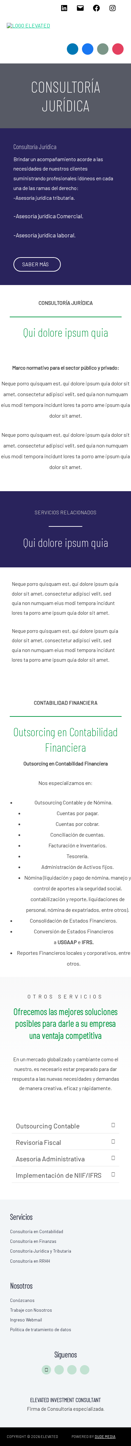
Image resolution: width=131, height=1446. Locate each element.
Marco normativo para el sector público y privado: (65, 367)
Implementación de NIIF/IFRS (58, 1175)
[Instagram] (112, 10)
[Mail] (80, 10)
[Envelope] (46, 1369)
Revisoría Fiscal (38, 1142)
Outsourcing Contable (48, 1126)
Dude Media (105, 1436)
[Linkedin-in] (59, 1369)
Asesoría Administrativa (50, 1159)
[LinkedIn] (64, 10)
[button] (65, 1125)
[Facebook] (96, 10)
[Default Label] (72, 48)
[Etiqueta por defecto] (118, 48)
